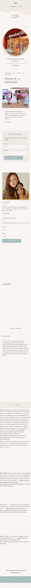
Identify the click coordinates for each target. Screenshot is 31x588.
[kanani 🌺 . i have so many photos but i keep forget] (15, 488)
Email (5, 143)
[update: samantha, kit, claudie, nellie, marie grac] (15, 425)
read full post (15, 65)
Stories (19, 73)
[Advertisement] (15, 263)
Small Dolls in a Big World (19, 578)
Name (5, 150)
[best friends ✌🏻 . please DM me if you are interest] (15, 519)
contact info (5, 213)
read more (7, 122)
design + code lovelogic (17, 580)
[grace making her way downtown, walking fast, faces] (15, 551)
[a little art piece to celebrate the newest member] (15, 456)
